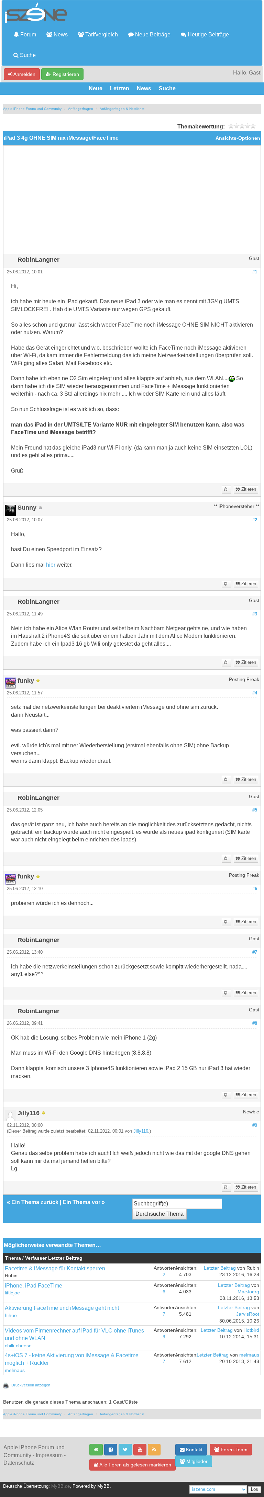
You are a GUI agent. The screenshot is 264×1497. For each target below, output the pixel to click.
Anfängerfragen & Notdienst (122, 109)
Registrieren (65, 74)
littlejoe (12, 1292)
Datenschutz (18, 1463)
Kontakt (193, 1449)
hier (50, 565)
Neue (95, 88)
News (60, 34)
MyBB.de (60, 1486)
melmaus (15, 1370)
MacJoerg (248, 1291)
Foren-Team (233, 1449)
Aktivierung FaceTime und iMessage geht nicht (62, 1308)
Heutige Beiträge (207, 34)
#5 (254, 810)
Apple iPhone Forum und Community (32, 109)
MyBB (103, 1486)
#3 (254, 614)
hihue (11, 1315)
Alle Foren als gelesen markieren (134, 1464)
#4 (254, 693)
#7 (254, 952)
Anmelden (23, 74)
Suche (27, 55)
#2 (254, 520)
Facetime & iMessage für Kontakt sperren (55, 1268)
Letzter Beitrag (220, 1268)
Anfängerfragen (80, 109)
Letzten (119, 88)
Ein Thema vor (81, 1202)
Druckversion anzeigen (30, 1385)
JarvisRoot (247, 1314)
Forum (27, 34)
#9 (254, 1125)
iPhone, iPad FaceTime (33, 1286)
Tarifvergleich (101, 34)
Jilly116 (140, 1131)
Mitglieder (196, 1461)
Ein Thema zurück (34, 1202)
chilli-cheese (18, 1345)
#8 (254, 1023)
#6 (254, 888)
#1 (254, 272)
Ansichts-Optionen (238, 138)
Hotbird (251, 1330)
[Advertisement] (132, 202)
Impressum (49, 1455)
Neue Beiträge (152, 34)
